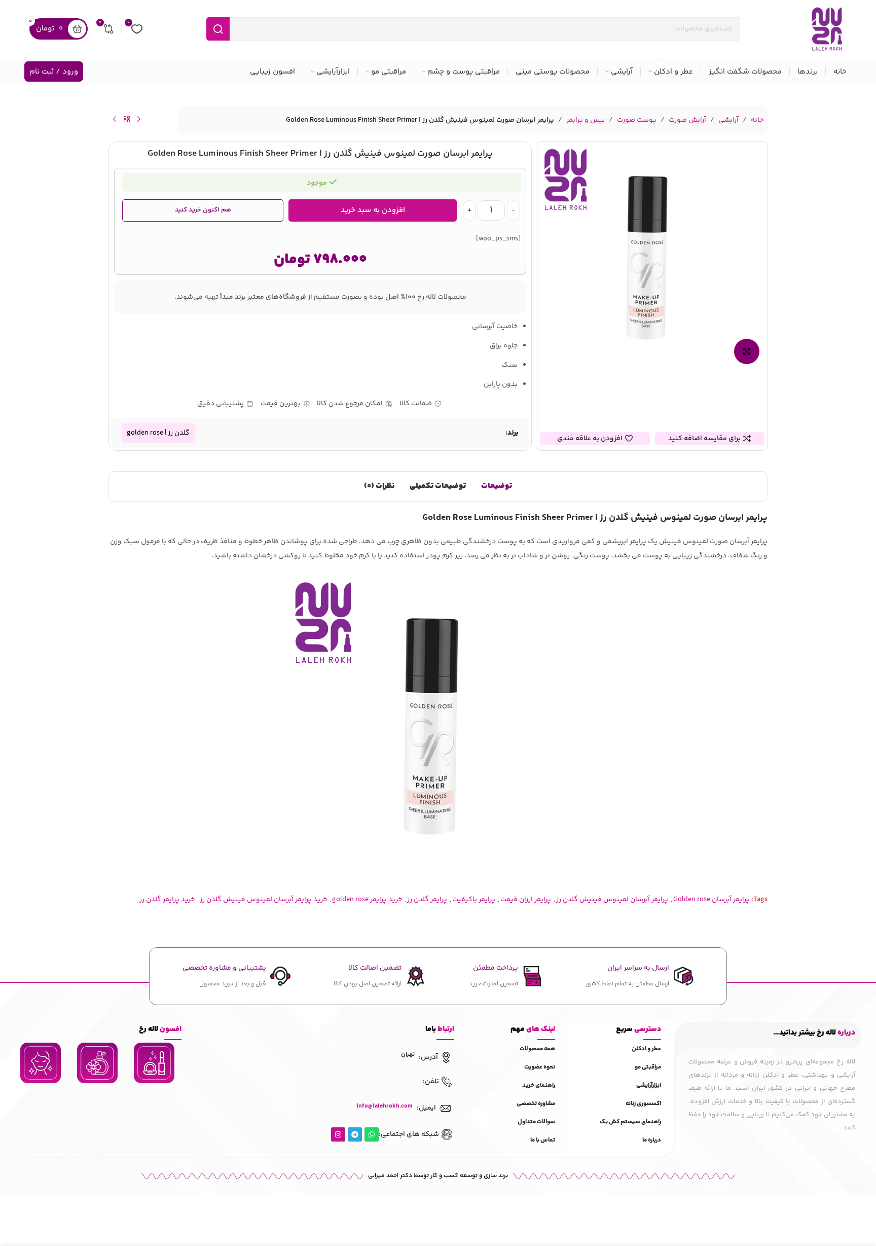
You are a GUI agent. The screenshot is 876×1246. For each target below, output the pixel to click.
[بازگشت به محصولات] (127, 119)
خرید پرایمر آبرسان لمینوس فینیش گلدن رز (263, 899)
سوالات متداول (536, 1122)
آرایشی (728, 120)
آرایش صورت (687, 120)
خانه (757, 120)
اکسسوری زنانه (643, 1104)
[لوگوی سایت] (827, 28)
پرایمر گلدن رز (427, 899)
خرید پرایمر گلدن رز (167, 899)
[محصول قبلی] (139, 119)
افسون (160, 1029)
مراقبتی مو (648, 1067)
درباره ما (651, 1140)
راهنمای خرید (538, 1085)
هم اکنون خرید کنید (203, 210)
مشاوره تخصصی (536, 1104)
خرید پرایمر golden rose (367, 899)
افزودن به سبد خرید (373, 210)
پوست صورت (636, 120)
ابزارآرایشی (648, 1085)
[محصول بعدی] (114, 119)
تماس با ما (542, 1140)
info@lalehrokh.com (384, 1106)
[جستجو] (218, 29)
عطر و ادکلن (646, 1049)
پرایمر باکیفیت (473, 899)
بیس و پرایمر (585, 120)
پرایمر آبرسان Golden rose (711, 899)
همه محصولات (537, 1049)
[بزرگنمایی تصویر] (746, 351)
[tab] (496, 486)
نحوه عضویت (539, 1067)
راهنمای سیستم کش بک (630, 1122)
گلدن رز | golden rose (158, 433)
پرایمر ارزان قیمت (525, 899)
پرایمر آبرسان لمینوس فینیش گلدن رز (612, 899)
